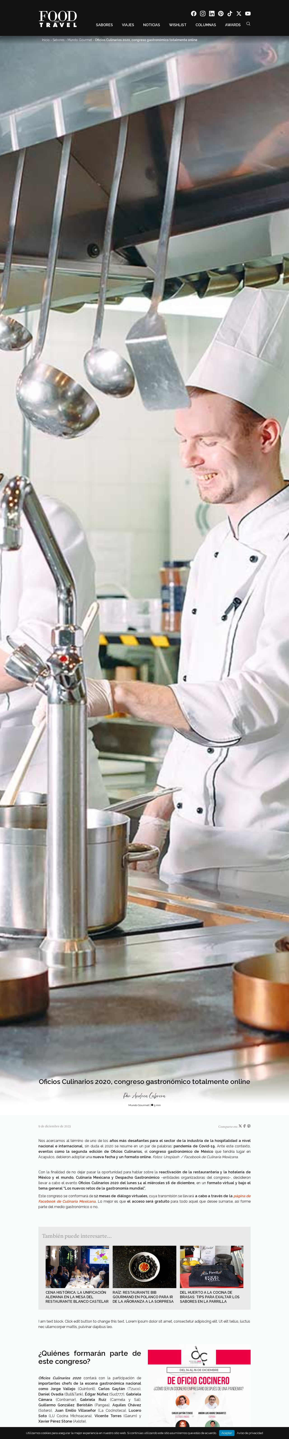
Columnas (206, 25)
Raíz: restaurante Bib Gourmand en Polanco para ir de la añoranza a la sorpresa (143, 1297)
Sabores (104, 25)
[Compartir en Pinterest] (249, 1126)
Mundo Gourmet (80, 40)
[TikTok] (230, 14)
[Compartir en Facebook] (245, 1126)
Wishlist (177, 25)
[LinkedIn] (211, 14)
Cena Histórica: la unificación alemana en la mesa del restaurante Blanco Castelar (77, 1297)
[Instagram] (202, 14)
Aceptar (226, 1433)
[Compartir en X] (240, 1126)
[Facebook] (193, 14)
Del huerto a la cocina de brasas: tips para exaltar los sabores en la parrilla (210, 1297)
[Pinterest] (221, 14)
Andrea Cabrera (148, 1096)
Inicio (46, 40)
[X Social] (239, 14)
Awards (233, 25)
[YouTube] (248, 14)
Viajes (128, 25)
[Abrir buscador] (248, 23)
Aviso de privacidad (250, 1433)
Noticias (151, 25)
